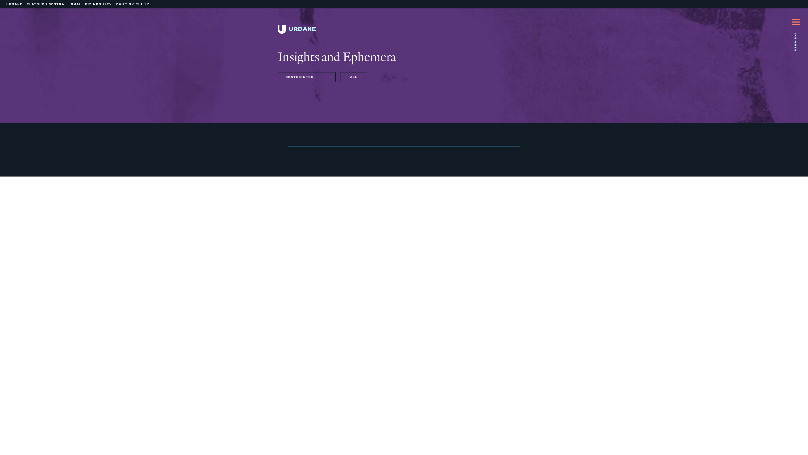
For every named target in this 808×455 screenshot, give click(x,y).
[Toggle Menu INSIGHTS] (796, 19)
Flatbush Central (47, 4)
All (353, 77)
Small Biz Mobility (91, 4)
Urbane (14, 4)
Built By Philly (132, 4)
